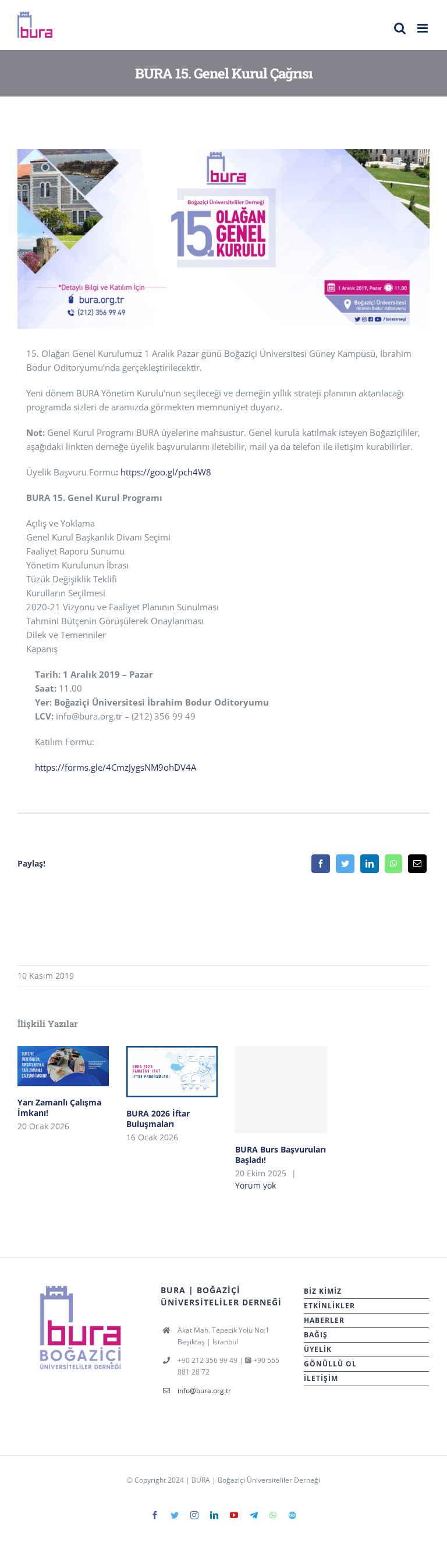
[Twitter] (345, 863)
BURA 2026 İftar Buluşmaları (172, 1072)
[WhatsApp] (393, 863)
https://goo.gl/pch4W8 (165, 472)
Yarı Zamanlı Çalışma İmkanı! (63, 1066)
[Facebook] (320, 863)
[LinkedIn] (369, 863)
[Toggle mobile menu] (423, 28)
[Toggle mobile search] (400, 28)
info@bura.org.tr (204, 1390)
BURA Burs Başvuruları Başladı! (281, 1089)
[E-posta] (417, 863)
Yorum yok (255, 1185)
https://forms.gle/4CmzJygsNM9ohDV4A (115, 767)
